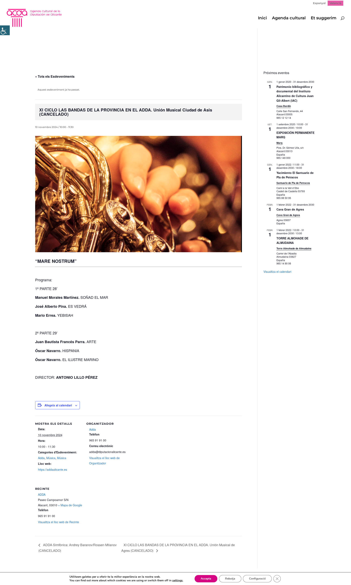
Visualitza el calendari (277, 272)
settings (177, 580)
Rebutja (230, 579)
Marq (279, 143)
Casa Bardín (283, 106)
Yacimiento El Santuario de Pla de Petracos (295, 175)
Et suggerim (323, 18)
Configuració (257, 579)
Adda (41, 458)
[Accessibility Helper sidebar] (5, 30)
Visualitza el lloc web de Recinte (58, 522)
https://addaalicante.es (52, 469)
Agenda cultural (289, 18)
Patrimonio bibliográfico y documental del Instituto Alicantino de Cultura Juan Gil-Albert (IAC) (295, 94)
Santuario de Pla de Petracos (293, 183)
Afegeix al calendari (58, 405)
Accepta (206, 579)
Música (50, 458)
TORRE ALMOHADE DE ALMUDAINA (292, 240)
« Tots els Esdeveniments (55, 76)
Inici (262, 18)
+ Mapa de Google (70, 505)
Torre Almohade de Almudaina (293, 248)
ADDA (42, 494)
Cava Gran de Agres (290, 209)
